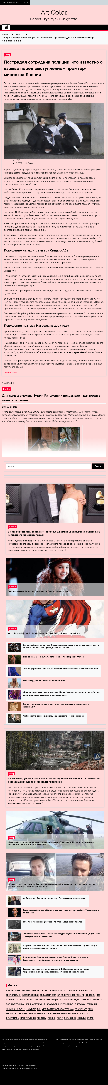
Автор (40, 990)
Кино (90, 1009)
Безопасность (84, 990)
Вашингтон (12, 1000)
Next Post (7, 383)
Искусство (81, 1009)
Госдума (31, 1009)
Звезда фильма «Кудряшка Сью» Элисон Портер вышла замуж (38, 591)
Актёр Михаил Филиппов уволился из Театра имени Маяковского (54, 898)
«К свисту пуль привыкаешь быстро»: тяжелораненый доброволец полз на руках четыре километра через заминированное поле (51, 885)
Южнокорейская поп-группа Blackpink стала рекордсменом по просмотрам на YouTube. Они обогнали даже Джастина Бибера (61, 646)
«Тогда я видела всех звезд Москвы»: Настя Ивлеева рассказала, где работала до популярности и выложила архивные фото (61, 693)
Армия (55, 990)
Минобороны (36, 1013)
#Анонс (10, 990)
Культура (22, 1013)
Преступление (28, 1018)
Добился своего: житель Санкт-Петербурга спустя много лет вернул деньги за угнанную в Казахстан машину (61, 935)
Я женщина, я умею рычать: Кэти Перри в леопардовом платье (53, 657)
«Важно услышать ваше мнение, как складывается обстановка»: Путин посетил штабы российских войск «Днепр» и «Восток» (51, 843)
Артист (64, 990)
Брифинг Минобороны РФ (70, 995)
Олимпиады (12, 1018)
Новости (66, 1013)
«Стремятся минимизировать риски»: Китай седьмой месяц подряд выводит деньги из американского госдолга (60, 946)
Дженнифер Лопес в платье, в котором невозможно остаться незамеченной (60, 669)
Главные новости (15, 1009)
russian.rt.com (10, 372)
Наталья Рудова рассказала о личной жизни (44, 680)
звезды (81, 1018)
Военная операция (48, 1000)
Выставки (80, 1004)
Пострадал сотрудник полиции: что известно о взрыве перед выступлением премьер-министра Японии (53, 68)
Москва (48, 1013)
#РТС (18, 990)
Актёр (48, 990)
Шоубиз (6, 389)
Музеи (56, 1013)
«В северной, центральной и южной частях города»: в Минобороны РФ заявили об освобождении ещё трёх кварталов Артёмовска (54, 780)
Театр (7, 55)
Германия (92, 1004)
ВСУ (98, 995)
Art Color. (54, 12)
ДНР (39, 1009)
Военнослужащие (35, 1004)
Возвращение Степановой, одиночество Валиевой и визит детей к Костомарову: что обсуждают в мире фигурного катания (55, 958)
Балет (72, 990)
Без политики (13, 995)
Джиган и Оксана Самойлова (57, 1009)
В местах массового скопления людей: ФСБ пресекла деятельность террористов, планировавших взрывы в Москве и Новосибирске (56, 970)
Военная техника (15, 1004)
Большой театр (48, 995)
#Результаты (29, 990)
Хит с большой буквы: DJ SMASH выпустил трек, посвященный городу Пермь (45, 633)
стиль (90, 1018)
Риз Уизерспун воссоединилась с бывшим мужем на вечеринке (53, 716)
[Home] (6, 27)
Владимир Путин (28, 1000)
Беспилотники (30, 995)
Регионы (41, 1018)
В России (90, 995)
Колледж (11, 1013)
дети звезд (70, 1018)
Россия (51, 1018)
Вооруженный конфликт (59, 1004)
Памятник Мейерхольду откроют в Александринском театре (52, 922)
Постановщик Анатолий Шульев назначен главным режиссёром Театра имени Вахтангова (61, 911)
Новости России (81, 1013)
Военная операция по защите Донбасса (81, 1000)
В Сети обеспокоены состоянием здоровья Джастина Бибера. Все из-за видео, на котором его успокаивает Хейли (54, 533)
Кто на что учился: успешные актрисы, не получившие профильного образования (56, 705)
